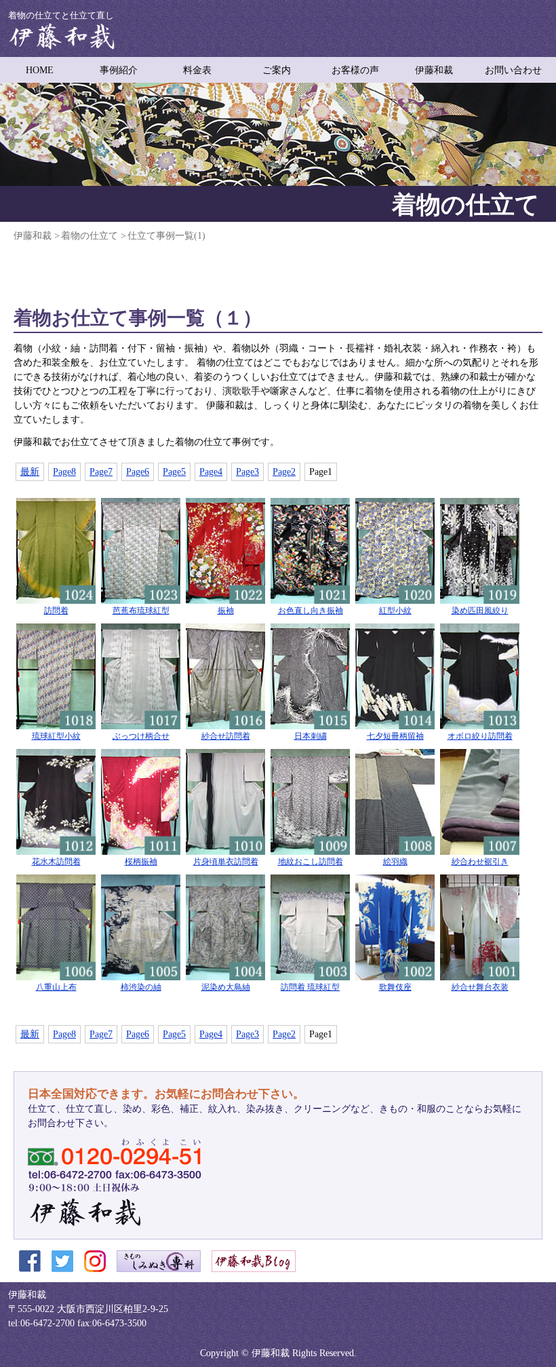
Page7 (101, 472)
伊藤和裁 (434, 70)
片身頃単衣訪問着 (225, 862)
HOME (40, 70)
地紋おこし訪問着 (310, 862)
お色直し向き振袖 (310, 611)
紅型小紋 (395, 611)
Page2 (284, 472)
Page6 (137, 472)
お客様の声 (355, 70)
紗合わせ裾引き (480, 862)
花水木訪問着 (56, 862)
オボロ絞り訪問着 (480, 736)
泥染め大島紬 (225, 987)
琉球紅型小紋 (56, 736)
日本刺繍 (310, 736)
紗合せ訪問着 (225, 736)
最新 (29, 472)
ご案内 (276, 70)
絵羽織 (395, 862)
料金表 (197, 70)
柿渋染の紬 (141, 987)
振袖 (226, 611)
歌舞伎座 (395, 987)
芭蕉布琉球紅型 (141, 611)
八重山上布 (56, 987)
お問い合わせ (513, 70)
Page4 (210, 472)
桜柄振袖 (141, 862)
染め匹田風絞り (480, 611)
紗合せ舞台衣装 (480, 987)
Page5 (174, 472)
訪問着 (56, 611)
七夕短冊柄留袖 (395, 736)
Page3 (247, 472)
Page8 (64, 472)
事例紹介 (119, 70)
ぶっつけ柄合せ (141, 736)
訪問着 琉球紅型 (310, 987)
